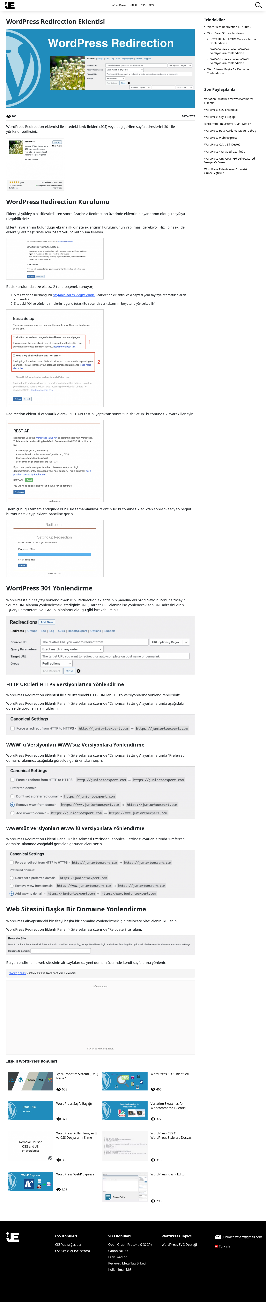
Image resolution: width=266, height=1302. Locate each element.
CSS (143, 5)
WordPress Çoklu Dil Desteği (222, 144)
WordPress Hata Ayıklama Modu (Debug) (230, 130)
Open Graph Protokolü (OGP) (130, 1244)
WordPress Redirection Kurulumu (229, 27)
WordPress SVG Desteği (179, 1244)
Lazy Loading (117, 1257)
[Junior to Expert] (12, 1250)
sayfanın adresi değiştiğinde (74, 295)
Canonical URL (118, 1251)
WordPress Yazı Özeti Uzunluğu (224, 151)
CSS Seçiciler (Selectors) (72, 1251)
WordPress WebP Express (220, 137)
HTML (133, 5)
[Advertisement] (100, 1017)
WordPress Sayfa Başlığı (220, 117)
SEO (151, 5)
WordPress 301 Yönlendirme (225, 33)
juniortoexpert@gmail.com (242, 1237)
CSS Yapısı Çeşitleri (68, 1244)
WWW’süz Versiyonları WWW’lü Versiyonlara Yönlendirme (230, 61)
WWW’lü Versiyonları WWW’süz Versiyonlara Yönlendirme (230, 51)
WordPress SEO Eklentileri (221, 110)
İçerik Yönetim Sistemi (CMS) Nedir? (227, 124)
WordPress (119, 5)
